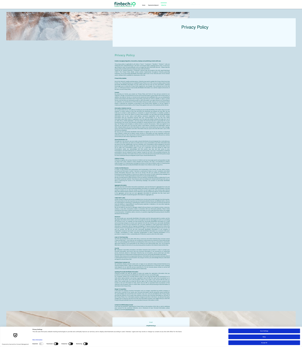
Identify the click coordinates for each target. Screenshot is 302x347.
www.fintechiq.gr (128, 65)
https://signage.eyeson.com (154, 65)
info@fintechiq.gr (129, 309)
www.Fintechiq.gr (165, 70)
